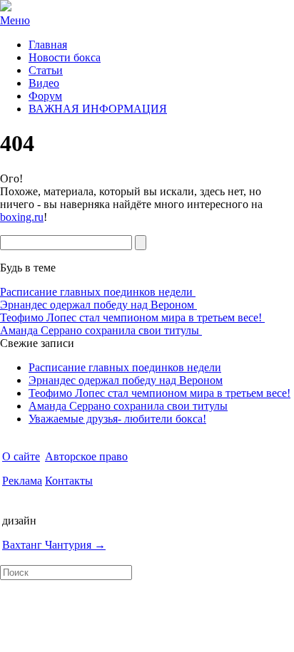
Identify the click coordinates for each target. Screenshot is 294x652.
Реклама (22, 481)
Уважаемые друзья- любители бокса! (117, 419)
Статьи (46, 70)
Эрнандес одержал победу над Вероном (98, 305)
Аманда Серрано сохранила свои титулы (101, 330)
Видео (44, 83)
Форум (45, 96)
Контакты (69, 481)
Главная (48, 44)
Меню (15, 20)
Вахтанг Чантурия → (54, 545)
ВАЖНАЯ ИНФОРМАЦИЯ (98, 109)
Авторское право (86, 456)
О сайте (21, 456)
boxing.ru (22, 217)
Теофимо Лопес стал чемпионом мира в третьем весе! (132, 317)
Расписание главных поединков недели (98, 292)
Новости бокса (65, 57)
